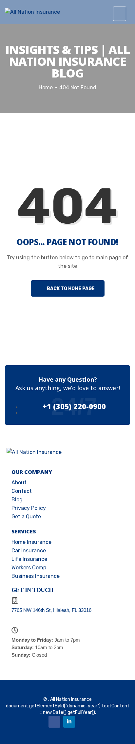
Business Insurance (35, 576)
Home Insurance (31, 542)
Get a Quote (26, 516)
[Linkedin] (69, 722)
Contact (21, 491)
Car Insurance (28, 550)
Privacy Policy (28, 508)
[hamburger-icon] (119, 14)
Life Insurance (29, 559)
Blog (17, 499)
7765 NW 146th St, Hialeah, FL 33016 (51, 610)
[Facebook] (54, 722)
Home (46, 87)
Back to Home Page (70, 288)
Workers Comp (28, 567)
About (19, 482)
